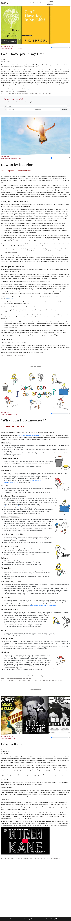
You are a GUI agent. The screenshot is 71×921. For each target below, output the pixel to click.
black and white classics (31, 858)
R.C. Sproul (49, 93)
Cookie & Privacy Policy (52, 919)
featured (10, 357)
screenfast (50, 680)
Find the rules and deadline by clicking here (43, 605)
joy (43, 93)
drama (43, 858)
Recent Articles (15, 355)
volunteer (58, 680)
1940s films (10, 858)
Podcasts (24, 3)
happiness (17, 357)
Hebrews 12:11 (9, 298)
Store (42, 3)
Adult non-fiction (8, 92)
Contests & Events (50, 3)
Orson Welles (55, 858)
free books (30, 93)
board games (11, 680)
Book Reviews (21, 92)
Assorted (4, 355)
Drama (3, 857)
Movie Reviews (12, 857)
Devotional (34, 3)
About (59, 3)
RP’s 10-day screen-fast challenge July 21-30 (30, 435)
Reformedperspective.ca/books (13, 506)
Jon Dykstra (8, 46)
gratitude (38, 93)
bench (24, 93)
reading (43, 680)
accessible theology (14, 93)
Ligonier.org (30, 89)
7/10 (16, 858)
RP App (24, 355)
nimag (48, 858)
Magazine (13, 3)
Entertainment (7, 679)
